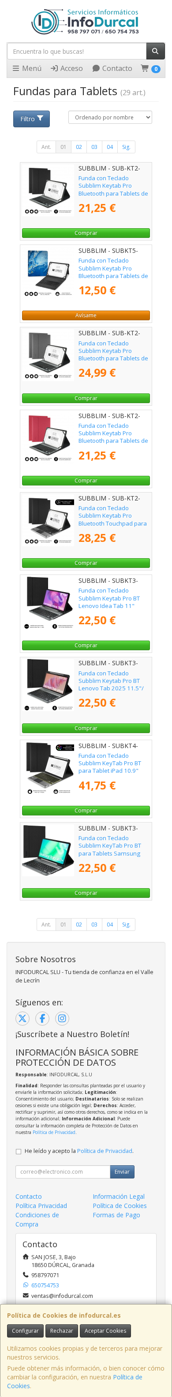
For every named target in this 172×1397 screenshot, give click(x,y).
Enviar (122, 1171)
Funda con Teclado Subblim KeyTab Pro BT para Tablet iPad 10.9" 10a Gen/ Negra (110, 767)
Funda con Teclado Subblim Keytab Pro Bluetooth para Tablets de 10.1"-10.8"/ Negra (113, 189)
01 (63, 147)
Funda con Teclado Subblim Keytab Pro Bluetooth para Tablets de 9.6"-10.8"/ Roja (113, 437)
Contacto (116, 68)
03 (94, 147)
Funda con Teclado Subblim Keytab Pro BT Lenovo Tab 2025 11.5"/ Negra (111, 684)
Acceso (71, 68)
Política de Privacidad (54, 1132)
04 (110, 147)
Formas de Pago (116, 1215)
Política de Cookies (120, 1205)
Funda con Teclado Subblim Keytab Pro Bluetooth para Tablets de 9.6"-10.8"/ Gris (113, 354)
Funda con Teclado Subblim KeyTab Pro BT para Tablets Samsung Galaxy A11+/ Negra (110, 849)
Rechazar (61, 1330)
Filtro (27, 119)
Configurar (25, 1330)
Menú (30, 68)
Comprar (86, 233)
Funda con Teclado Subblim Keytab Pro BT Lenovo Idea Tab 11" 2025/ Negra (109, 601)
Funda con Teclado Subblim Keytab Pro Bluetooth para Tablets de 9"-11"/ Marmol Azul (113, 271)
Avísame (86, 315)
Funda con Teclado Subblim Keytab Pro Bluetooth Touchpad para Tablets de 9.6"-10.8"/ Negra (113, 523)
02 (79, 147)
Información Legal (119, 1196)
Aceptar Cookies (105, 1330)
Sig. (126, 147)
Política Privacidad (41, 1205)
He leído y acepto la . (79, 1151)
